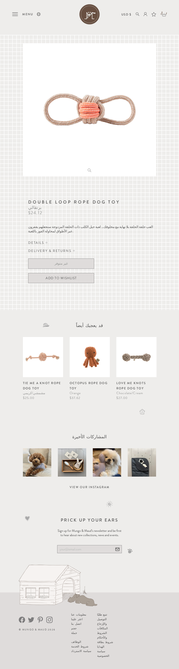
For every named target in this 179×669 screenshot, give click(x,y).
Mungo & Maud (34, 629)
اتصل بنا (76, 624)
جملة (74, 633)
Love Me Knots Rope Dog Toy (131, 385)
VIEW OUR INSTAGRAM (90, 487)
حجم (74, 628)
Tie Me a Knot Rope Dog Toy (42, 385)
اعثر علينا (77, 619)
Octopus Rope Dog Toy (89, 385)
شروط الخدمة (79, 646)
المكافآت (102, 628)
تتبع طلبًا (102, 615)
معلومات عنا (78, 615)
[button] (38, 14)
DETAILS (36, 242)
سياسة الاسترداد (81, 651)
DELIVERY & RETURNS (50, 250)
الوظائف (76, 642)
